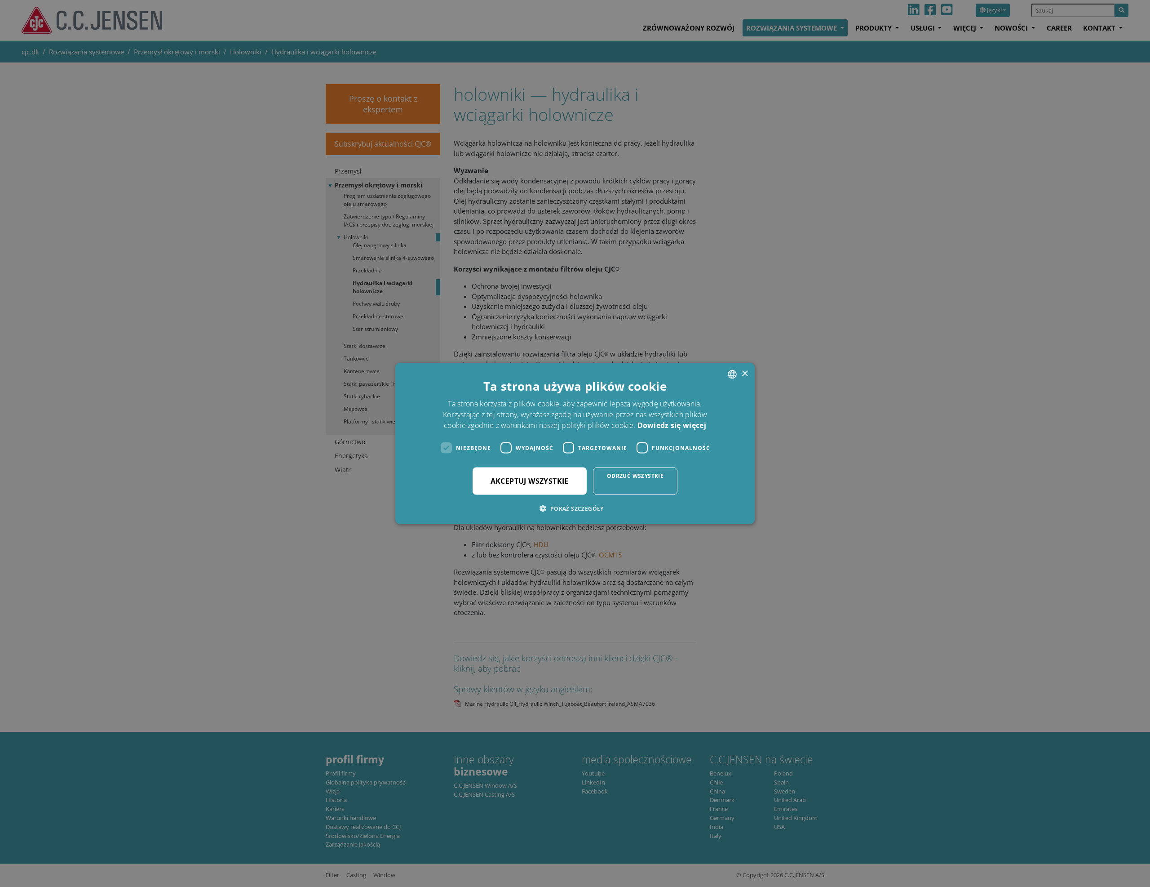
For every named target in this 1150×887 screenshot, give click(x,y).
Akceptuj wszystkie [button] (530, 481)
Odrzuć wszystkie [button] (635, 476)
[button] (574, 508)
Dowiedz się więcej (671, 425)
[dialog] (575, 443)
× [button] (744, 373)
